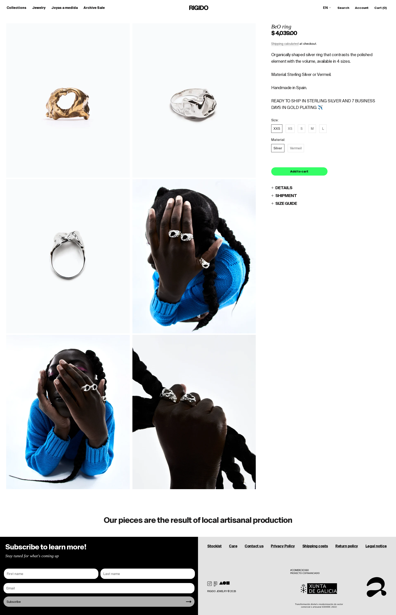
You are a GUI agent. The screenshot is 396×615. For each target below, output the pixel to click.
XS (290, 128)
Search (343, 7)
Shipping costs (315, 546)
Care (233, 546)
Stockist (214, 546)
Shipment (286, 195)
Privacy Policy (283, 546)
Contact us (254, 546)
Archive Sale (94, 7)
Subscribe (14, 601)
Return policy (346, 546)
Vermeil (296, 148)
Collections (16, 7)
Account (362, 7)
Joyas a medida (64, 7)
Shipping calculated (285, 43)
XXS (276, 128)
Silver (277, 148)
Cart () (380, 7)
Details (283, 187)
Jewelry (39, 7)
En (325, 7)
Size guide (286, 203)
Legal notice (376, 546)
